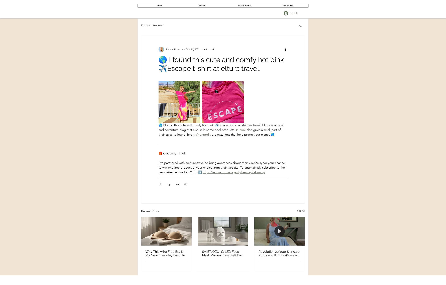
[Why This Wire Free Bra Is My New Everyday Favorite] (166, 231)
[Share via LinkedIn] (177, 184)
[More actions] (285, 49)
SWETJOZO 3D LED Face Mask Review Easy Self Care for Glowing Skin (223, 253)
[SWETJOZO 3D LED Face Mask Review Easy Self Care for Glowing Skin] (223, 231)
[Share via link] (185, 184)
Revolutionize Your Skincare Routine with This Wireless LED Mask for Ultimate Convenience (279, 253)
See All (301, 210)
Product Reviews (152, 25)
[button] (300, 25)
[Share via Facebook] (160, 184)
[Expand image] (179, 102)
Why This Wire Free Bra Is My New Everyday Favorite (165, 253)
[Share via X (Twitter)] (168, 184)
